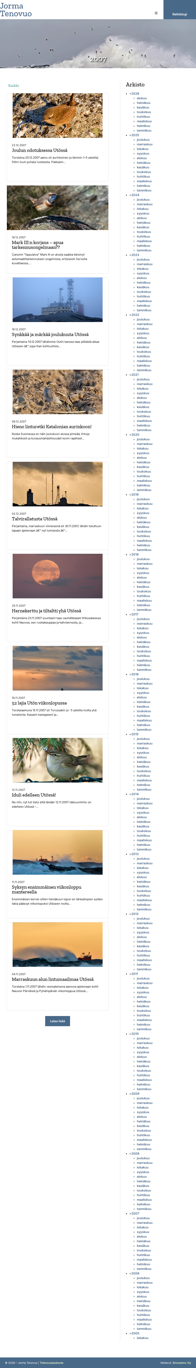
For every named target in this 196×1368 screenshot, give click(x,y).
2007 (135, 1213)
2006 (135, 1273)
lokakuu (143, 149)
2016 (135, 674)
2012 (135, 914)
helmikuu (143, 126)
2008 (135, 1153)
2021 (135, 375)
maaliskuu (144, 121)
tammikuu (144, 130)
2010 (135, 1034)
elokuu (142, 98)
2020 (135, 434)
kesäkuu (143, 107)
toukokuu (144, 112)
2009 (135, 1094)
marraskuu (145, 144)
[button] (156, 13)
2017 (134, 614)
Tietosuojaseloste (51, 1362)
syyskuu (143, 153)
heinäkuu (143, 103)
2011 (134, 974)
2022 (135, 315)
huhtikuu (143, 116)
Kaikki (13, 85)
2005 (135, 1333)
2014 (135, 794)
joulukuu (143, 140)
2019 (135, 494)
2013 (135, 854)
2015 (135, 734)
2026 (135, 93)
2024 (135, 195)
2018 (135, 554)
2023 (135, 255)
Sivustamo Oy (182, 1362)
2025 (135, 135)
